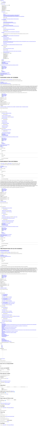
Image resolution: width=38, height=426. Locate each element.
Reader (3, 388)
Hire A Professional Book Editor (7, 41)
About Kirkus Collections (11, 48)
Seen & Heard (11, 25)
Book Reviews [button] (3, 11)
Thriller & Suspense (5, 324)
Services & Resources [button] (4, 36)
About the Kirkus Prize (10, 29)
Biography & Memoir (14, 15)
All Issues (11, 35)
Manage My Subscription (10, 328)
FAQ (8, 332)
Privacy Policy (3, 339)
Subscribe (18, 35)
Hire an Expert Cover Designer (28, 41)
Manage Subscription (14, 35)
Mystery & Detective (10, 324)
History (18, 15)
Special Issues (8, 35)
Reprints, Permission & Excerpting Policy (4, 336)
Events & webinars (20, 44)
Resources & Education (6, 37)
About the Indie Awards (6, 31)
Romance (15, 22)
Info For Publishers (14, 332)
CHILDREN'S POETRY (25, 106)
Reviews (3, 142)
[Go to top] (2, 348)
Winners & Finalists (5, 29)
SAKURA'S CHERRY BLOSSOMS (6, 115)
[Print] (2, 96)
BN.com (10, 74)
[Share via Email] (4, 68)
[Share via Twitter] (4, 67)
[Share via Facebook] (4, 94)
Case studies (9, 44)
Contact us (3, 333)
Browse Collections (5, 48)
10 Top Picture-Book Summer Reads (6, 132)
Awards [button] (3, 26)
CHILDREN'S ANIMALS (3, 106)
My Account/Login (15, 331)
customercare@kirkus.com (11, 407)
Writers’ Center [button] (3, 329)
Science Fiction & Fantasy (6, 15)
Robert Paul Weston (3, 79)
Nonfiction (10, 15)
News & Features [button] (4, 19)
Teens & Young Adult (19, 16)
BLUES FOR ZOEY (4, 120)
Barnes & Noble (7, 74)
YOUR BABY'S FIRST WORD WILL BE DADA (8, 220)
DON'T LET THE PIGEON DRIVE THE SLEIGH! (8, 303)
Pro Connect (4, 57)
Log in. (7, 378)
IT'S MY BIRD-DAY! (4, 295)
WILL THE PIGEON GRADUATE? (6, 299)
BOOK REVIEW (5, 302)
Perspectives (6, 25)
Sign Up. (8, 421)
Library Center (5, 43)
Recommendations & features (14, 44)
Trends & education (5, 44)
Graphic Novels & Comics (14, 16)
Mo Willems (2, 252)
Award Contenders (11, 31)
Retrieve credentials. (7, 382)
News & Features (4, 7)
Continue (8, 369)
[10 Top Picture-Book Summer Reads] (6, 129)
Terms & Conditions (4, 334)
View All (4, 14)
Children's (23, 16)
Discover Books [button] (4, 323)
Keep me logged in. (2, 392)
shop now (1, 73)
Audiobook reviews (5, 54)
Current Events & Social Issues (7, 16)
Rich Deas (10, 211)
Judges (18, 31)
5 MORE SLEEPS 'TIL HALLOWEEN (6, 210)
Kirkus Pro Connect (10, 331)
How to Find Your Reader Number (10, 416)
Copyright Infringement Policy (5, 335)
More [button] (2, 45)
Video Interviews (4, 8)
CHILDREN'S (3, 71)
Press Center (10, 332)
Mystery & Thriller (11, 22)
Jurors (14, 29)
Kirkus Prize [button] (3, 326)
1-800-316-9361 (4, 407)
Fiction (2, 324)
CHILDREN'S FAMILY (19, 106)
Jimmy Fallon (2, 163)
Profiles (4, 25)
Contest (7, 332)
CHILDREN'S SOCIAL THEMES (11, 106)
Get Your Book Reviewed (14, 41)
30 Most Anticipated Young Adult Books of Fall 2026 (12, 136)
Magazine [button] (3, 32)
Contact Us (3, 338)
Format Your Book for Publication (21, 41)
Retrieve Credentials (9, 420)
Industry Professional (4, 389)
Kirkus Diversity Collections (5, 331)
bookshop (3, 74)
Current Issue (4, 35)
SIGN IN (8, 52)
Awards (9, 25)
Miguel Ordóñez (10, 163)
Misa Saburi (10, 79)
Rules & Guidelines (15, 31)
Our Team (5, 332)
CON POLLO (3, 215)
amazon (1, 74)
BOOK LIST (4, 136)
